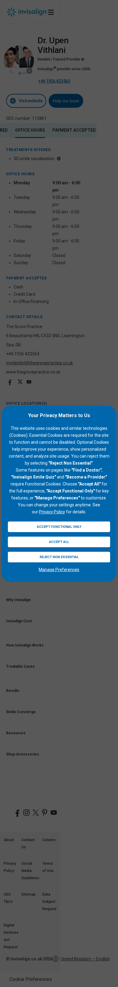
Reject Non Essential (59, 557)
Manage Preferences (59, 569)
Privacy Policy (52, 511)
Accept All (59, 542)
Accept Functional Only (59, 527)
